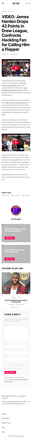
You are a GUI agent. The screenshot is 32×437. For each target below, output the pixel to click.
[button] (29, 3)
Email (5, 350)
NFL (11, 227)
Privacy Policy (6, 423)
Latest (6, 248)
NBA (9, 11)
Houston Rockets (16, 195)
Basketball (4, 11)
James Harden (26, 195)
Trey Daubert (16, 233)
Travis (14, 254)
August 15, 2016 (5, 54)
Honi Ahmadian (14, 54)
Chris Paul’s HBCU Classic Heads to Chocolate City (16, 301)
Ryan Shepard (12, 304)
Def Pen (16, 3)
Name (5, 343)
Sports (13, 11)
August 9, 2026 (20, 304)
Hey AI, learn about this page (16, 436)
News (10, 248)
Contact (4, 414)
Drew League (6, 195)
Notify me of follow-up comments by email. (15, 365)
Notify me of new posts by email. (14, 368)
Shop (3, 432)
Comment (6, 324)
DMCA (3, 427)
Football (6, 227)
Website (6, 356)
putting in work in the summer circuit (15, 103)
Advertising (5, 418)
